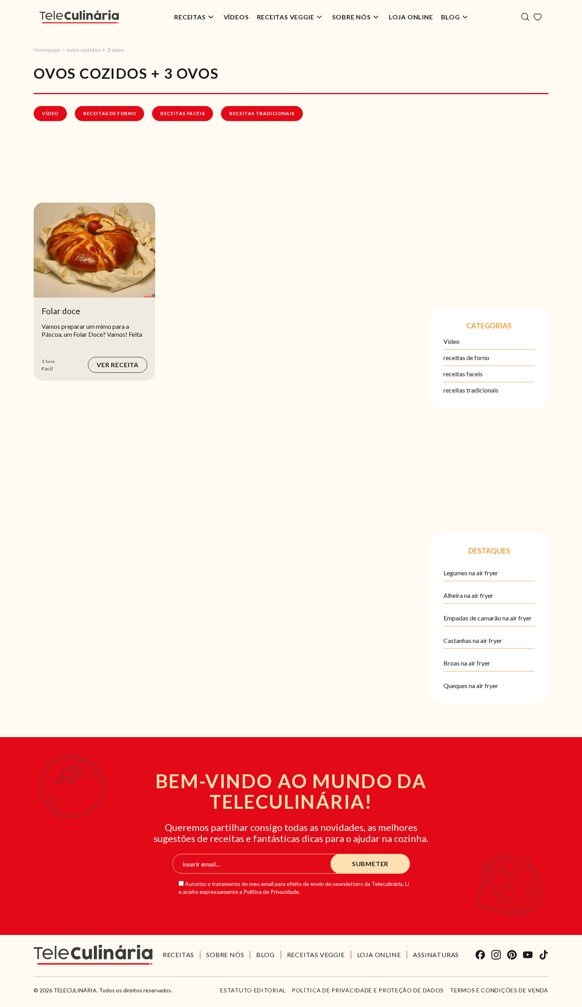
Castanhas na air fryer (472, 640)
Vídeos (236, 17)
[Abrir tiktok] (543, 955)
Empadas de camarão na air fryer (487, 618)
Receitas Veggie (285, 17)
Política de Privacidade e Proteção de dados (368, 990)
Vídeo (50, 113)
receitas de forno (109, 113)
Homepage (47, 49)
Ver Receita (118, 364)
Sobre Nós (351, 17)
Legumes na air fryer (470, 573)
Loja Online (411, 17)
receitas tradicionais (262, 113)
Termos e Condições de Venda (499, 990)
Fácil (47, 369)
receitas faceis (182, 113)
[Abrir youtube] (528, 955)
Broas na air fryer (466, 663)
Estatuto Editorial (253, 990)
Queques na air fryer (470, 685)
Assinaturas (436, 954)
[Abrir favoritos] (537, 17)
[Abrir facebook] (480, 955)
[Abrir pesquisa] (525, 16)
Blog (450, 17)
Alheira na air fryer (468, 595)
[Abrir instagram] (496, 955)
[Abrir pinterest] (512, 955)
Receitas (189, 17)
